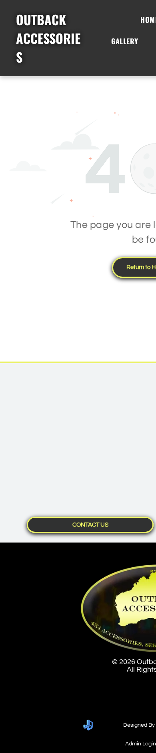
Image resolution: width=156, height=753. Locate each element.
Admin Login (140, 744)
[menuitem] (127, 41)
